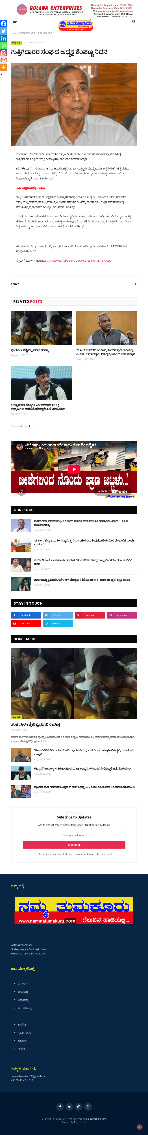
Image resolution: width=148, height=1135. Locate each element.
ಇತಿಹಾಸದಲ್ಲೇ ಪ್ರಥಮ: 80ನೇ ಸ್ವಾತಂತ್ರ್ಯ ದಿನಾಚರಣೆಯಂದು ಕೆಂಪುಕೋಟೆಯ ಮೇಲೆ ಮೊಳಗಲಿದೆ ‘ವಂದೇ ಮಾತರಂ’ (84, 542)
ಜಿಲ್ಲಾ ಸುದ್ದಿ (23, 999)
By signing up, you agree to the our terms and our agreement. (76, 854)
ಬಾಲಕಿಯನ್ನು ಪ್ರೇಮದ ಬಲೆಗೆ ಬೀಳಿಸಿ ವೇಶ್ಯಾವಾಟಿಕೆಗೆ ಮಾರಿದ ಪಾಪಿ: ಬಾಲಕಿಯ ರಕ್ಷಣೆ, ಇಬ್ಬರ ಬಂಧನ (82, 579)
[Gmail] (3, 60)
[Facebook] (3, 23)
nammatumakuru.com (94, 1118)
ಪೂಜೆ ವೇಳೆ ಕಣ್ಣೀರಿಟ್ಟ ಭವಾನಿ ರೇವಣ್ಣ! (30, 350)
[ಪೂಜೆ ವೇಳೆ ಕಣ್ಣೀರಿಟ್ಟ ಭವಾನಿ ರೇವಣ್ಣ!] (41, 328)
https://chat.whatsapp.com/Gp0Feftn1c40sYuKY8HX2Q (76, 260)
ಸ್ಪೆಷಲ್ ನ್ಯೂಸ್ (24, 1032)
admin (15, 284)
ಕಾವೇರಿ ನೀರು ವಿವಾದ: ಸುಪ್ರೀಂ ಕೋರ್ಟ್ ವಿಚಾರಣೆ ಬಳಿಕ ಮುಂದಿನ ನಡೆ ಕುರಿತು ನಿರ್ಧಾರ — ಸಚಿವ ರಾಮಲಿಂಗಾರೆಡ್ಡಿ (81, 522)
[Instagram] (3, 52)
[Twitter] (3, 31)
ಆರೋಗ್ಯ (22, 1040)
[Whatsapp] (3, 45)
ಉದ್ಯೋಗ (22, 1024)
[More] (3, 67)
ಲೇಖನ (21, 1049)
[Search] (133, 21)
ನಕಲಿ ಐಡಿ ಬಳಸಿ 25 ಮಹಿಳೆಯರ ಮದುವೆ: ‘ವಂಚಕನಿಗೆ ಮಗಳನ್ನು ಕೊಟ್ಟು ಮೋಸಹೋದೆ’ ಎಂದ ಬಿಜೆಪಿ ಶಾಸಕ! (83, 561)
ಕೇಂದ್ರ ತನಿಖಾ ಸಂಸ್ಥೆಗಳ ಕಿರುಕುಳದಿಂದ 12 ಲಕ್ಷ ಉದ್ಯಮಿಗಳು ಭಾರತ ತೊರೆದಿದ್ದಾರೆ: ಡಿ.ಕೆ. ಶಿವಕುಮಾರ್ (38, 406)
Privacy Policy (94, 854)
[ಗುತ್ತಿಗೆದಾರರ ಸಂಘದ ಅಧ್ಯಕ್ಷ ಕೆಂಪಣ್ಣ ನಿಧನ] (74, 104)
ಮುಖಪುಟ (23, 983)
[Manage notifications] (139, 1127)
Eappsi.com (80, 1122)
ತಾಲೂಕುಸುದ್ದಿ (24, 1008)
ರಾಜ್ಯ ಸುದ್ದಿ (16, 42)
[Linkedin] (3, 38)
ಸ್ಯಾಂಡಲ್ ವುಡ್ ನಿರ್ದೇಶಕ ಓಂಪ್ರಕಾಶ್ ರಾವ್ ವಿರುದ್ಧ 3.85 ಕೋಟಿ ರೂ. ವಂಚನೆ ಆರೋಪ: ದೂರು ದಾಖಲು (84, 786)
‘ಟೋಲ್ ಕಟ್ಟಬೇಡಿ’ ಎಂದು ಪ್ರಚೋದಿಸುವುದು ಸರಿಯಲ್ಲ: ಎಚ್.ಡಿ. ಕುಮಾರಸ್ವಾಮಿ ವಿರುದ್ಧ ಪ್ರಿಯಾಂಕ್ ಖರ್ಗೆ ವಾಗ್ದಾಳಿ (105, 352)
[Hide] (1, 74)
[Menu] (15, 21)
